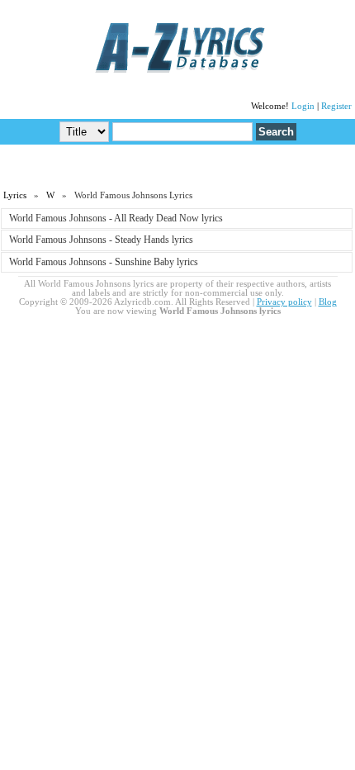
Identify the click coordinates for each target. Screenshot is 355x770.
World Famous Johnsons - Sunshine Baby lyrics (103, 262)
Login (303, 106)
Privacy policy (284, 302)
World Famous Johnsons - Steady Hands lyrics (101, 239)
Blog (328, 302)
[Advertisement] (177, 166)
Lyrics (14, 195)
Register (336, 106)
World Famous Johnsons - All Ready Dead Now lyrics (116, 218)
